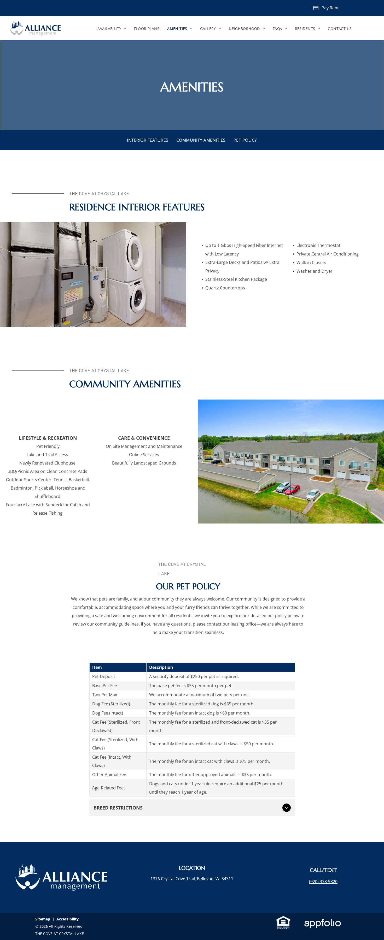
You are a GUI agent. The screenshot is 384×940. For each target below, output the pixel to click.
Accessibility (67, 919)
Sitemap (42, 919)
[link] (323, 881)
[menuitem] (112, 28)
